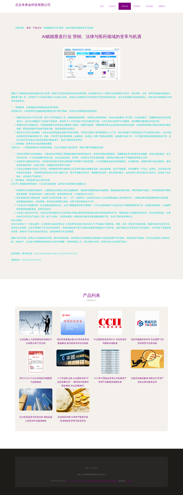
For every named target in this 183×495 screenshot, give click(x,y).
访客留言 (161, 6)
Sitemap (129, 481)
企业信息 (149, 6)
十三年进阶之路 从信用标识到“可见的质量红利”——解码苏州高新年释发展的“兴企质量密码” (73, 382)
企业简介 (112, 6)
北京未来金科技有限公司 (103, 481)
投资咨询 (90, 481)
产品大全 (124, 6)
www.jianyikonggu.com (76, 481)
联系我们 (137, 6)
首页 (102, 6)
